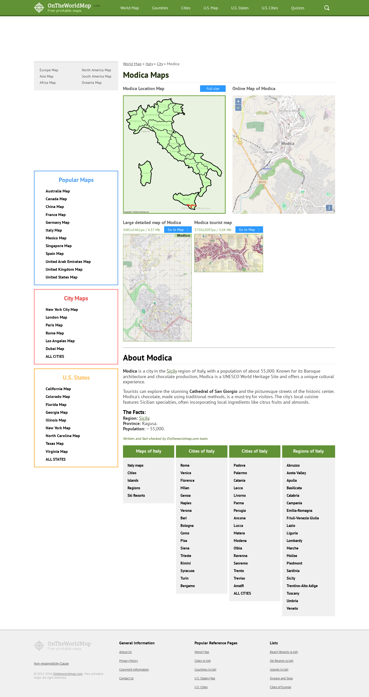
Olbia (238, 548)
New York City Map (62, 309)
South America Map (96, 76)
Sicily (172, 371)
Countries (160, 7)
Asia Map (46, 76)
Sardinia (293, 570)
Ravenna (240, 555)
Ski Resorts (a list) (281, 661)
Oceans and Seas (281, 678)
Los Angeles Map (60, 340)
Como (184, 533)
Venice (185, 472)
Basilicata (294, 487)
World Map (129, 7)
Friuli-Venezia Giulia (303, 518)
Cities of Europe (280, 687)
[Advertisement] (184, 41)
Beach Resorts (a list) (284, 652)
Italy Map (54, 230)
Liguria (292, 533)
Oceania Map (92, 82)
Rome (185, 465)
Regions (134, 487)
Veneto (292, 608)
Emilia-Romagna (299, 510)
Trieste (185, 555)
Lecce (238, 487)
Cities (186, 7)
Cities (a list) (203, 661)
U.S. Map (211, 7)
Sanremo (241, 563)
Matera (239, 533)
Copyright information (134, 669)
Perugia (240, 510)
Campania (294, 503)
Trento (239, 570)
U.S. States (240, 7)
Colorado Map (58, 396)
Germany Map (58, 222)
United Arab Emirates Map (68, 261)
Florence (187, 480)
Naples (185, 503)
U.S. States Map (205, 678)
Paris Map (54, 324)
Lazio (291, 525)
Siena (184, 548)
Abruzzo (293, 465)
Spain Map (55, 253)
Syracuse (187, 570)
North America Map (96, 70)
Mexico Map (56, 237)
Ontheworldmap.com (68, 674)
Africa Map (48, 82)
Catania (239, 480)
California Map (58, 388)
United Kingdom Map (64, 269)
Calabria (293, 495)
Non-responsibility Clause (51, 663)
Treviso (239, 578)
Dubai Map (55, 348)
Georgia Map (57, 412)
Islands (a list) (279, 669)
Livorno (240, 495)
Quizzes (297, 7)
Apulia (292, 480)
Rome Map (55, 332)
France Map (56, 214)
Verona (186, 510)
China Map (55, 206)
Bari (183, 518)
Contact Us (126, 678)
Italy (149, 63)
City (160, 63)
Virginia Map (57, 451)
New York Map (58, 427)
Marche (292, 548)
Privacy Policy (128, 661)
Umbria (292, 600)
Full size (213, 88)
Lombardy (294, 540)
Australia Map (58, 190)
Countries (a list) (205, 669)
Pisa (183, 540)
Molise (292, 555)
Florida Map (56, 404)
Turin (184, 578)
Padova (239, 465)
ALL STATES (56, 459)
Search (327, 8)
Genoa (185, 495)
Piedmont (294, 563)
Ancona (239, 518)
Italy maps (135, 465)
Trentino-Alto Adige (302, 585)
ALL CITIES (242, 593)
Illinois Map (56, 420)
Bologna (187, 525)
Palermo (240, 472)
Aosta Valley (296, 472)
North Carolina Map (63, 435)
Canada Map (56, 198)
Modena (240, 540)
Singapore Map (59, 245)
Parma (239, 503)
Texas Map (55, 443)
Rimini (185, 563)
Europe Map (49, 70)
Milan (184, 487)
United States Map (62, 277)
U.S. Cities (270, 7)
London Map (56, 317)
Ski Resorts (136, 495)
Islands (133, 480)
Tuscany (293, 593)
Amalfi (239, 585)
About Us (125, 652)
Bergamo (187, 585)
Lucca (238, 525)
